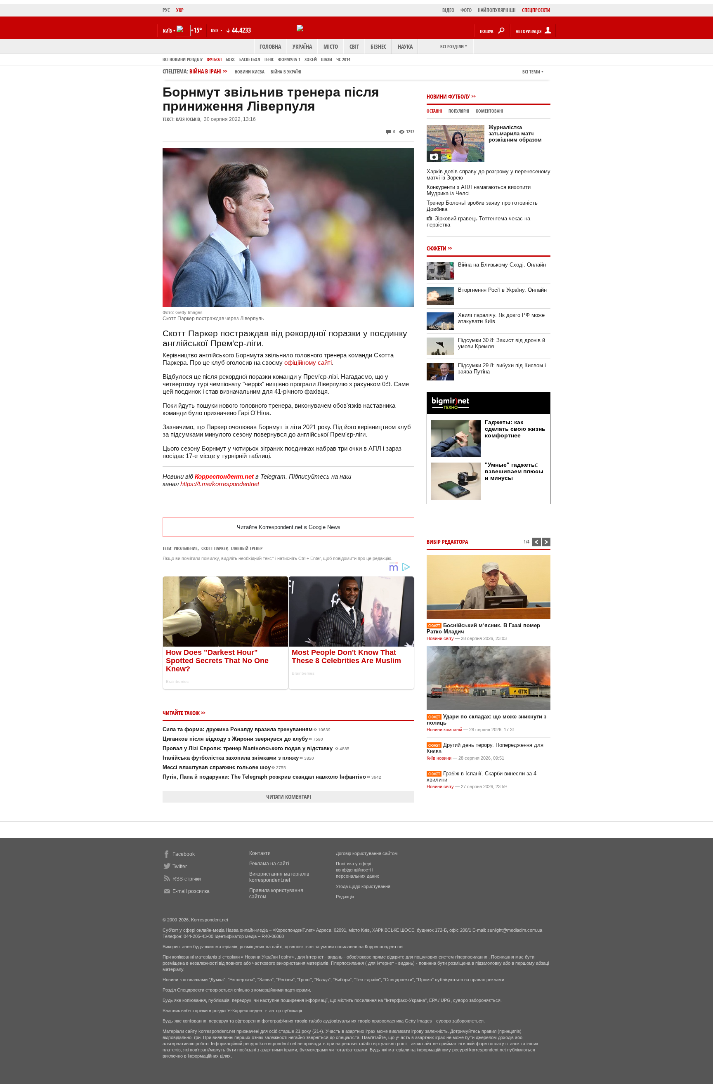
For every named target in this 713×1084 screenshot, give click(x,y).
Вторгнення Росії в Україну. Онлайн (502, 290)
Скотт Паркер (214, 548)
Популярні (459, 111)
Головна (270, 46)
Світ (354, 46)
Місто (330, 46)
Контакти (260, 853)
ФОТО (466, 10)
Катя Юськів (188, 119)
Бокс (230, 59)
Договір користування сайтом (367, 853)
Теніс (269, 59)
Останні (434, 111)
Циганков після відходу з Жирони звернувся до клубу (243, 739)
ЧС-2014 (343, 59)
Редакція (345, 896)
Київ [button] (167, 31)
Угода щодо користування (363, 886)
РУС (166, 10)
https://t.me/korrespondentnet (219, 483)
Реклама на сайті (269, 864)
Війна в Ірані (245, 71)
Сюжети (436, 248)
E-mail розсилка (191, 891)
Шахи (326, 59)
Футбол (214, 59)
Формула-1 (289, 59)
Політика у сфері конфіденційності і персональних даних (357, 870)
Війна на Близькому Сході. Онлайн (502, 265)
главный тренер (246, 548)
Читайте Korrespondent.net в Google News (288, 527)
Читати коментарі (288, 797)
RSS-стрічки (186, 879)
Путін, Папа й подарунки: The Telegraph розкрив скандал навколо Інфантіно (272, 777)
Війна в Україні (286, 71)
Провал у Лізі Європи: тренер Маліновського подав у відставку (256, 748)
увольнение (186, 548)
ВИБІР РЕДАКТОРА (447, 542)
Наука (405, 46)
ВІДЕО (448, 10)
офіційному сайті (308, 362)
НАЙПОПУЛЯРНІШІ (497, 10)
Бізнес (378, 46)
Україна (302, 46)
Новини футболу (448, 96)
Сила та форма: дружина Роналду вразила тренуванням (247, 729)
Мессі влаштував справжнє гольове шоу (224, 767)
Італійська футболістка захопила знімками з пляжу (238, 758)
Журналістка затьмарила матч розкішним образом (515, 133)
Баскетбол (249, 59)
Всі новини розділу (183, 59)
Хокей (311, 59)
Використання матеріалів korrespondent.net (279, 877)
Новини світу (440, 638)
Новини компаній (444, 729)
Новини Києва (249, 71)
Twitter (179, 866)
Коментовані (489, 111)
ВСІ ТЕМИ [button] (531, 71)
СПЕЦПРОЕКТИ (536, 10)
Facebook (183, 854)
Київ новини (439, 758)
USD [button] (215, 30)
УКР (180, 10)
